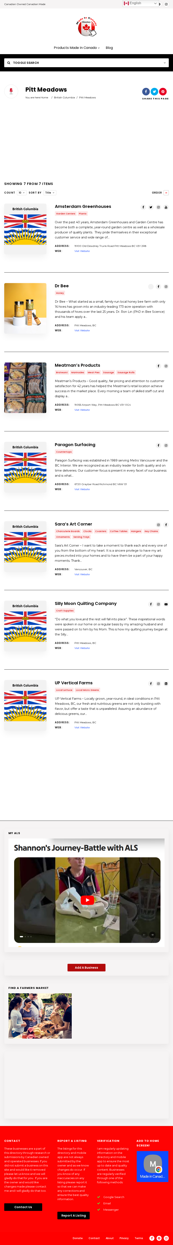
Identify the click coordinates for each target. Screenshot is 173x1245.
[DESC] (166, 192)
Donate (78, 1238)
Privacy (124, 1238)
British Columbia (64, 97)
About (110, 1238)
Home (44, 97)
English (135, 3)
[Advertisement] (86, 143)
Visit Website (82, 251)
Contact (94, 1238)
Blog (109, 48)
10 (20, 192)
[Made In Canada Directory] (86, 26)
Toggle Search (25, 63)
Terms (139, 1238)
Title (48, 192)
